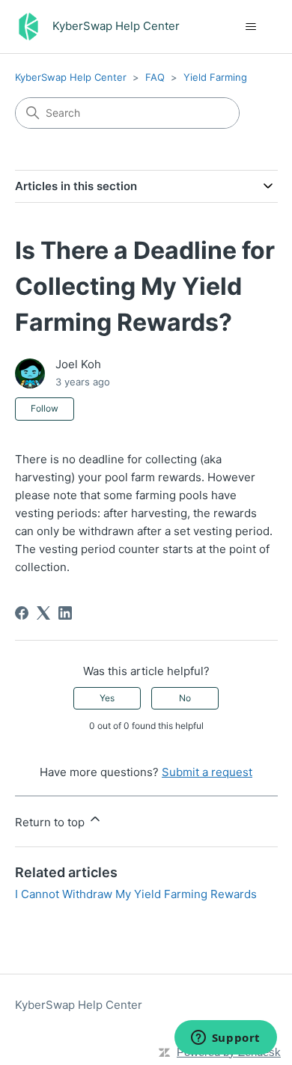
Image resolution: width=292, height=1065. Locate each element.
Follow (44, 408)
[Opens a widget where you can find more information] (225, 1039)
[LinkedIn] (65, 613)
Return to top (51, 822)
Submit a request (207, 772)
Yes (107, 698)
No (185, 698)
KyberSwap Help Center (71, 77)
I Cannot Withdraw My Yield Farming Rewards (136, 894)
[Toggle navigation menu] (251, 27)
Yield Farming (215, 77)
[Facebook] (21, 613)
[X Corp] (43, 613)
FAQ (155, 77)
